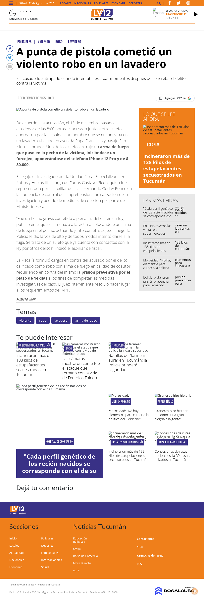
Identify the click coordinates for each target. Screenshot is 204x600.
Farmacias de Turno (150, 555)
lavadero (61, 320)
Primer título (165, 401)
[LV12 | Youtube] (175, 509)
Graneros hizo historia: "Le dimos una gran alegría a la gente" (172, 414)
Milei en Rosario (121, 401)
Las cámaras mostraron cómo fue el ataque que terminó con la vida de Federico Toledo (81, 368)
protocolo (118, 345)
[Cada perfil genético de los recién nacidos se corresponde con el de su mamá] (59, 416)
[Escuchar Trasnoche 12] (196, 14)
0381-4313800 (109, 592)
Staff (140, 547)
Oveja (77, 549)
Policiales (101, 3)
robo (43, 320)
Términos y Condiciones (21, 584)
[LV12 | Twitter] (178, 4)
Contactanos (145, 539)
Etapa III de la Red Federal (172, 442)
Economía (118, 3)
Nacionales (82, 3)
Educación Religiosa (80, 539)
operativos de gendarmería (34, 345)
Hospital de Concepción (59, 441)
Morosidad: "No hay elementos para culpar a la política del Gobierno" (157, 266)
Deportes (135, 3)
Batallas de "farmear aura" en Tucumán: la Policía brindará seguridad (128, 362)
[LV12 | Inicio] (190, 525)
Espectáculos (50, 553)
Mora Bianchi (82, 563)
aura (76, 570)
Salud (45, 567)
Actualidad (16, 553)
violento (25, 320)
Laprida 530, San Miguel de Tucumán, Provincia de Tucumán (55, 592)
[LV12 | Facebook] (170, 4)
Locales (65, 3)
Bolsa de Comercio (85, 556)
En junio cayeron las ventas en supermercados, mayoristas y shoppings (157, 233)
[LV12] (17, 514)
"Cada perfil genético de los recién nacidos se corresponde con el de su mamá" (158, 214)
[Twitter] (9, 57)
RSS (139, 564)
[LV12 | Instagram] (188, 4)
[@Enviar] (9, 66)
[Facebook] (9, 48)
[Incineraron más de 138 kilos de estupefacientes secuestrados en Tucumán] (36, 350)
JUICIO (68, 348)
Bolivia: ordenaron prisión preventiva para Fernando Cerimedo (156, 283)
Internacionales (51, 560)
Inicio (13, 538)
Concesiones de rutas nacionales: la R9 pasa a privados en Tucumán (172, 455)
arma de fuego (86, 320)
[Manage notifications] (194, 591)
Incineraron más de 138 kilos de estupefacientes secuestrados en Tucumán (166, 168)
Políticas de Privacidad (48, 584)
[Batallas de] (129, 350)
